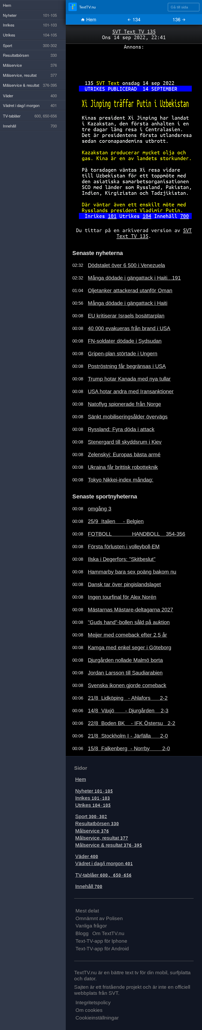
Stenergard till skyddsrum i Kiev (124, 442)
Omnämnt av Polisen (99, 918)
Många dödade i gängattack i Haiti (127, 303)
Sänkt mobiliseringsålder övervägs (128, 417)
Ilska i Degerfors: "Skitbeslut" (121, 559)
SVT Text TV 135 (134, 31)
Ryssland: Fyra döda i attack (121, 429)
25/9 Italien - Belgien (116, 521)
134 (135, 19)
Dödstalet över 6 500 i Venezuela (126, 265)
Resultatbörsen (97, 823)
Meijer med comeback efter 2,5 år (127, 635)
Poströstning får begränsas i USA (127, 366)
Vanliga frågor (91, 926)
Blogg (82, 933)
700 (184, 216)
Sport (91, 816)
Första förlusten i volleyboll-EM (124, 546)
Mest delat (87, 911)
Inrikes (92, 798)
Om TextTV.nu (108, 933)
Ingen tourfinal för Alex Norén (122, 597)
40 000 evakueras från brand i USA (129, 328)
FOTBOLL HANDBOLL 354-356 (136, 534)
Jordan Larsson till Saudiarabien (125, 673)
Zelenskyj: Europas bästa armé (124, 454)
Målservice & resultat (108, 845)
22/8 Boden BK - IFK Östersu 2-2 (131, 723)
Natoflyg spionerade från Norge (124, 404)
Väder (86, 856)
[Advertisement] (134, 63)
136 (177, 19)
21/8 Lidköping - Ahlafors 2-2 (128, 698)
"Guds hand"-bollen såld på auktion (129, 622)
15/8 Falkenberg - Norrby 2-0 (129, 748)
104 (147, 216)
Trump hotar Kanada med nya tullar (129, 379)
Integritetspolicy (93, 1002)
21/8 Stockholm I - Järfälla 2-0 (128, 736)
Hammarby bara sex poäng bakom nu (132, 572)
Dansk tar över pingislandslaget (124, 584)
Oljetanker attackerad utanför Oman (130, 290)
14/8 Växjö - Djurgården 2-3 (128, 710)
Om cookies (89, 1010)
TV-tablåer (103, 875)
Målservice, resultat (101, 838)
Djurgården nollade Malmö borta (125, 660)
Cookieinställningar (97, 1018)
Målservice (92, 831)
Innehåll (88, 886)
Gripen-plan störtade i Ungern (122, 353)
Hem (90, 19)
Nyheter (94, 791)
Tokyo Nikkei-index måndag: (120, 480)
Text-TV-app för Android (102, 948)
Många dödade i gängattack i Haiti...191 (134, 278)
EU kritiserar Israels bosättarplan (126, 316)
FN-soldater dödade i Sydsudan (124, 341)
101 (112, 216)
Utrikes (93, 805)
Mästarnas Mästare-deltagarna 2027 (130, 610)
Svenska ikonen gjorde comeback (127, 685)
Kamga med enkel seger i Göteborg (129, 647)
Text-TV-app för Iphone (101, 941)
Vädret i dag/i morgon (104, 863)
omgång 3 (99, 509)
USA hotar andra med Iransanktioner (131, 391)
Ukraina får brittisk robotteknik (123, 467)
